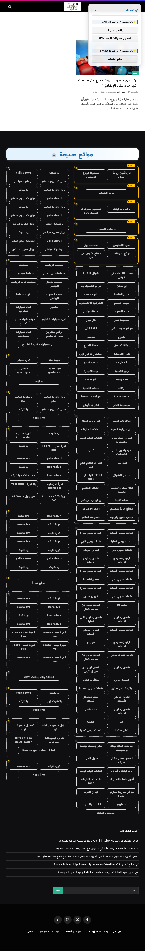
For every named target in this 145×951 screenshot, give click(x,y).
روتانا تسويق (122, 345)
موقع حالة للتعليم (121, 508)
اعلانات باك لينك (91, 804)
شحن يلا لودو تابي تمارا (91, 619)
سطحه (23, 265)
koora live (23, 458)
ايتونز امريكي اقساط (91, 631)
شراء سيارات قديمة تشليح (38, 344)
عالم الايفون (121, 311)
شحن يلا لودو (122, 667)
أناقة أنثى (91, 328)
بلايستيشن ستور (121, 688)
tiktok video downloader (23, 740)
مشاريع (121, 804)
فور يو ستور (90, 596)
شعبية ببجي (121, 679)
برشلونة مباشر (23, 181)
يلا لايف (38, 381)
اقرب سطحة (23, 294)
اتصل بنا (29, 932)
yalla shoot (23, 172)
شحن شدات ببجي (122, 654)
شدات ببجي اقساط (121, 532)
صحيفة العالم (91, 517)
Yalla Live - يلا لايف (23, 475)
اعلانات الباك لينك (91, 437)
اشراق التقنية (91, 273)
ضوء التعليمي (121, 245)
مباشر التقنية (91, 388)
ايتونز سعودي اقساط (121, 560)
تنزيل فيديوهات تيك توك (54, 740)
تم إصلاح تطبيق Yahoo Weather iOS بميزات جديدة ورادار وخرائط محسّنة (96, 864)
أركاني (122, 388)
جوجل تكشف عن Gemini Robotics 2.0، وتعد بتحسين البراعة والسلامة (98, 840)
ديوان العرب (90, 792)
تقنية (135, 73)
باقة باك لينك (121, 209)
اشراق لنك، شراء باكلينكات (121, 439)
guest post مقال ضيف (121, 760)
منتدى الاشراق (121, 475)
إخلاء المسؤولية (98, 932)
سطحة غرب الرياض (23, 282)
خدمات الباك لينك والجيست (121, 748)
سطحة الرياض (54, 265)
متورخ (122, 337)
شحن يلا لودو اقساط (91, 560)
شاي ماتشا (121, 730)
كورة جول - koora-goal (54, 447)
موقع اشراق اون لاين (91, 255)
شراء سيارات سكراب (23, 309)
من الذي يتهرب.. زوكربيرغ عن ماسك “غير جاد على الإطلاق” (108, 83)
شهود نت (90, 379)
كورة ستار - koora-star (23, 435)
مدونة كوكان (91, 311)
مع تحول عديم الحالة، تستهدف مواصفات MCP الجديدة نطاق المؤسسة (98, 872)
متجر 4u (121, 605)
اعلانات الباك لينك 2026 (91, 477)
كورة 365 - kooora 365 (54, 498)
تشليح (54, 307)
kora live (23, 516)
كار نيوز (91, 320)
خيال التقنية (121, 294)
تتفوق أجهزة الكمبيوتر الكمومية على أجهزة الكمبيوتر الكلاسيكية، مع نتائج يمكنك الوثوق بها (88, 856)
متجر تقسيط (91, 579)
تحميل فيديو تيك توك (23, 727)
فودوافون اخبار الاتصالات (121, 452)
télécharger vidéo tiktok (39, 750)
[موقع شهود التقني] (72, 7)
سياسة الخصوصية (49, 932)
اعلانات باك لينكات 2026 (39, 677)
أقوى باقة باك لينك (121, 779)
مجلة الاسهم (121, 303)
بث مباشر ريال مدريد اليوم (23, 370)
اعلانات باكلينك (106, 812)
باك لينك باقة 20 (121, 771)
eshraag (121, 92)
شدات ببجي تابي (91, 541)
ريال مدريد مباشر (54, 189)
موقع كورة (39, 582)
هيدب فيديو (91, 362)
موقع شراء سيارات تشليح (23, 321)
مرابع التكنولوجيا (90, 286)
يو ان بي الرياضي (90, 500)
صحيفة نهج (121, 320)
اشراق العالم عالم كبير (91, 464)
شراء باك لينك (122, 420)
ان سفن (122, 286)
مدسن (91, 337)
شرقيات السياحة (90, 396)
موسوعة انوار (121, 405)
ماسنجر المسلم (106, 229)
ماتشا (90, 721)
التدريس (121, 462)
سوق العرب (91, 758)
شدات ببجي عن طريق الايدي (90, 606)
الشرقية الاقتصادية (91, 303)
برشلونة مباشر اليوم (23, 398)
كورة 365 (54, 360)
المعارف (121, 362)
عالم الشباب (106, 193)
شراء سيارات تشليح (54, 319)
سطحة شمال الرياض (54, 284)
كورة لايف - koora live (54, 634)
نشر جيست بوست (90, 746)
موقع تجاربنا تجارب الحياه (121, 793)
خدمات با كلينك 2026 (91, 781)
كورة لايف (54, 524)
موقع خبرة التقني (121, 328)
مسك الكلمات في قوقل (121, 275)
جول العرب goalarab (54, 370)
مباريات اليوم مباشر (54, 181)
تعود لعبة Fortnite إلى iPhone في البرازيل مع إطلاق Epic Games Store (97, 848)
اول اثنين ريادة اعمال (121, 174)
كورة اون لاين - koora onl (54, 485)
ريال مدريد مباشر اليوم (54, 398)
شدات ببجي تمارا (90, 532)
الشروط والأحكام (75, 932)
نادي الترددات (121, 354)
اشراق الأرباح (91, 405)
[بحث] (10, 6)
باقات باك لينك (90, 429)
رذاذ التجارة (91, 371)
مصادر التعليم (91, 487)
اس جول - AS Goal (23, 496)
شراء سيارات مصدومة (23, 333)
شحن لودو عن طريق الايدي (90, 669)
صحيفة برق (91, 245)
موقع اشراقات (122, 253)
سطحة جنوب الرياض (54, 296)
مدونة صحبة (122, 396)
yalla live (39, 417)
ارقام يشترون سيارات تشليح (54, 333)
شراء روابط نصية (121, 429)
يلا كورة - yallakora (23, 484)
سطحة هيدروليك (23, 273)
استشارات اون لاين (90, 354)
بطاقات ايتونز (90, 679)
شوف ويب (90, 294)
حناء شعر (91, 709)
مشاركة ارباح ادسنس (91, 174)
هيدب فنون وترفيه (121, 517)
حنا (122, 721)
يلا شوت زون (54, 701)
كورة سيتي (23, 360)
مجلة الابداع (91, 345)
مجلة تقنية (122, 500)
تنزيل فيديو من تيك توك (54, 727)
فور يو (91, 642)
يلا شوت (54, 172)
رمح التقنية (121, 371)
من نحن (117, 932)
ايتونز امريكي (91, 550)
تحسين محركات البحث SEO (91, 211)
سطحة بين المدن (54, 273)
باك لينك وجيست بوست (122, 489)
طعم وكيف (122, 379)
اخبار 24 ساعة (91, 508)
